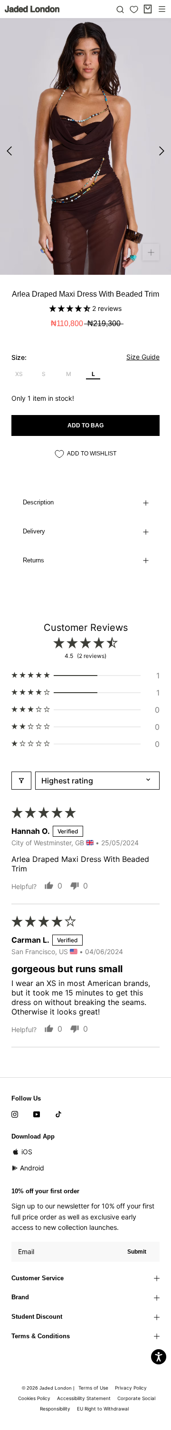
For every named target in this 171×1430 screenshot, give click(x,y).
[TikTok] (58, 1114)
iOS (26, 1152)
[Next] (161, 150)
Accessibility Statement (84, 1398)
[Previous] (9, 150)
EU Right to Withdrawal (103, 1408)
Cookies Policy (34, 1398)
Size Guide (143, 357)
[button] (70, 308)
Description (38, 502)
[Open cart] (147, 9)
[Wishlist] (134, 9)
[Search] (120, 9)
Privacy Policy (131, 1388)
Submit (136, 1251)
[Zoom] (150, 252)
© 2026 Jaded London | (49, 1388)
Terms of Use (93, 1388)
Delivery (34, 531)
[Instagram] (14, 1114)
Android (32, 1168)
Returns (33, 560)
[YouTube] (36, 1114)
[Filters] (21, 781)
